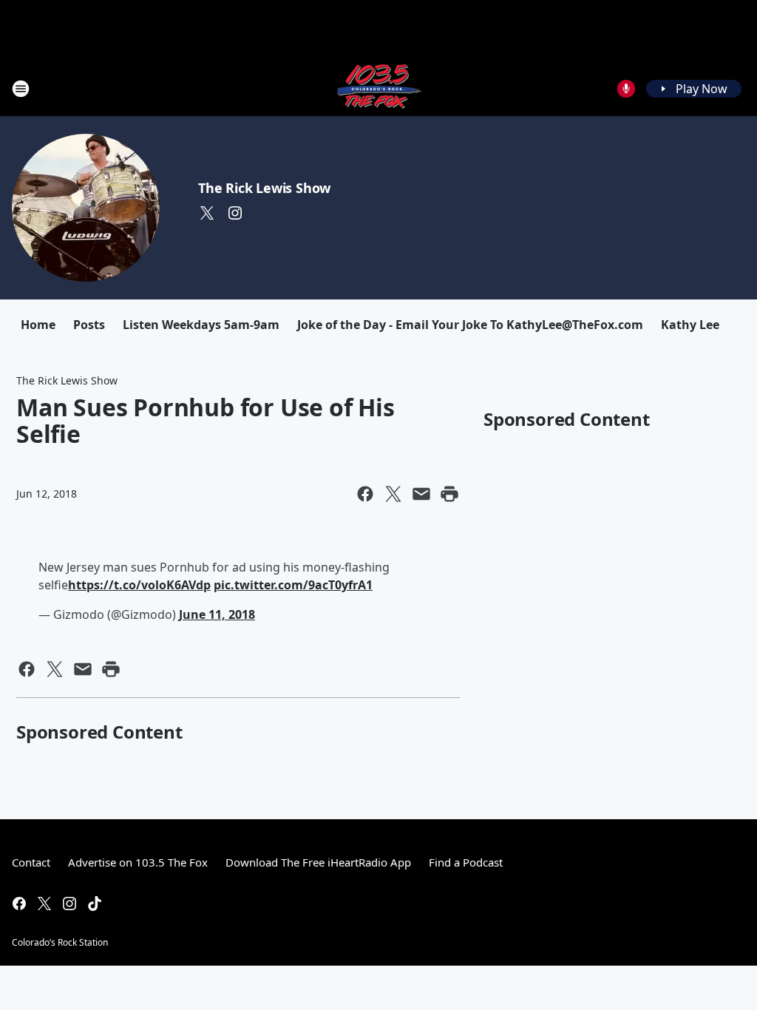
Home (38, 324)
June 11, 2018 (217, 614)
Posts (89, 324)
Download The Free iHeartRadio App (318, 862)
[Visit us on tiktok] (94, 903)
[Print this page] (449, 494)
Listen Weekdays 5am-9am (201, 324)
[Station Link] (378, 88)
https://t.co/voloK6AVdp (139, 585)
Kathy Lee (690, 324)
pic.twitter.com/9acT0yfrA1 (293, 585)
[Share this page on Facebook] (365, 494)
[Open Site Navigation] (21, 89)
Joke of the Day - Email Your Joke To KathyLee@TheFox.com (470, 324)
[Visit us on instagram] (235, 213)
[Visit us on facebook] (19, 903)
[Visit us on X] (207, 213)
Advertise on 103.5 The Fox (138, 862)
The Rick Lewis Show (264, 188)
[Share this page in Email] (421, 494)
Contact (31, 862)
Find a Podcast (466, 862)
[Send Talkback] (626, 89)
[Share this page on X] (393, 494)
